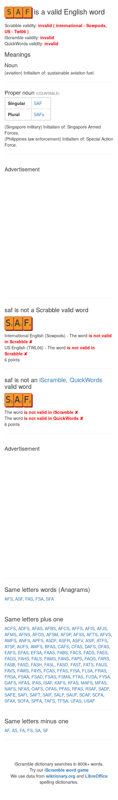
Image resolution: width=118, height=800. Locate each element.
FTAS (78, 677)
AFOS (38, 634)
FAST (75, 665)
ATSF (10, 646)
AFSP (66, 634)
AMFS (10, 640)
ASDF (51, 640)
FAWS (23, 671)
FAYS (36, 671)
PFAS (64, 689)
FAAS (49, 652)
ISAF (47, 683)
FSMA (64, 677)
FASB (10, 665)
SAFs (39, 114)
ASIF (89, 640)
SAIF (47, 695)
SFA (50, 599)
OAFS (37, 689)
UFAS (75, 701)
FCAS (49, 671)
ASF (19, 599)
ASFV (77, 640)
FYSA (104, 677)
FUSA (91, 677)
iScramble (52, 379)
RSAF (90, 689)
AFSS (78, 634)
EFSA (36, 652)
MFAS (101, 683)
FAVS (10, 671)
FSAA (23, 677)
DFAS (103, 646)
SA (38, 730)
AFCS (63, 628)
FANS (63, 659)
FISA (75, 671)
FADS (89, 652)
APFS (37, 640)
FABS (62, 652)
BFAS (50, 646)
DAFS (90, 646)
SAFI (22, 695)
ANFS (24, 640)
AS (14, 730)
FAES (102, 652)
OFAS (51, 689)
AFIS (89, 628)
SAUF (71, 695)
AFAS (37, 628)
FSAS (50, 677)
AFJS (102, 628)
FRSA (10, 677)
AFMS (10, 634)
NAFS (10, 689)
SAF (38, 103)
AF (7, 730)
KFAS (73, 683)
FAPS (76, 659)
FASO (62, 665)
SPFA (36, 701)
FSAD (37, 677)
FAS (29, 599)
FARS (103, 659)
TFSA (62, 701)
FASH (36, 665)
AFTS (92, 634)
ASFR (64, 640)
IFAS (36, 683)
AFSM (52, 634)
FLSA (87, 671)
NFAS (23, 689)
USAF (89, 701)
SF (45, 730)
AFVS (105, 634)
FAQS (90, 659)
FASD (23, 665)
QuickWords (86, 379)
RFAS (77, 689)
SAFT (35, 695)
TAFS (49, 701)
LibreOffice (96, 776)
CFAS (76, 646)
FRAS (100, 671)
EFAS (23, 652)
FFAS (62, 671)
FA (22, 730)
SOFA (23, 701)
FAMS (50, 659)
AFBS (50, 628)
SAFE (10, 695)
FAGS (10, 659)
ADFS (23, 628)
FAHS (23, 659)
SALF (59, 695)
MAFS (87, 683)
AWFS (36, 646)
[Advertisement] (59, 234)
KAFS (59, 683)
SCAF (84, 695)
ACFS (10, 628)
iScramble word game (66, 770)
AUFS (22, 646)
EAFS (10, 652)
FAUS (101, 665)
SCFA (97, 695)
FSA (39, 599)
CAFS (63, 646)
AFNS (24, 634)
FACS (75, 652)
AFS (9, 599)
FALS (36, 659)
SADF (103, 689)
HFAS (23, 683)
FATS (88, 665)
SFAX (10, 701)
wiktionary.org (60, 776)
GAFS (10, 683)
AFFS (77, 628)
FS (30, 730)
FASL (49, 665)
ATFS (102, 640)
